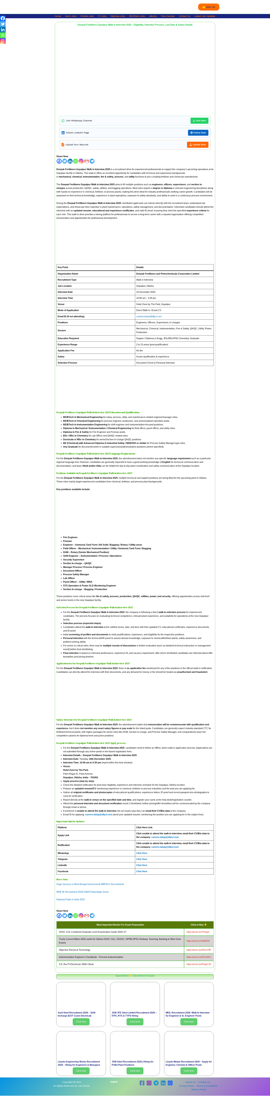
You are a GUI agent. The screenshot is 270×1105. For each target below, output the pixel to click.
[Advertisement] (135, 243)
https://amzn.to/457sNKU (198, 957)
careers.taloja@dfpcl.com (149, 316)
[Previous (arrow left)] (4, 1103)
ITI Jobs (102, 16)
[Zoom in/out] (4, 1098)
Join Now (201, 120)
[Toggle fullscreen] (13, 1098)
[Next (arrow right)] (13, 1103)
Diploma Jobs (118, 16)
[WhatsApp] (170, 1083)
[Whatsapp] (75, 161)
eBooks (153, 16)
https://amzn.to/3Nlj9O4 (198, 941)
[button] (208, 7)
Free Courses (168, 16)
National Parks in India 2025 (70, 899)
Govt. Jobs (70, 16)
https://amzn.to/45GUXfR (198, 950)
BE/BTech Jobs (137, 16)
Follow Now (199, 132)
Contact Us (184, 16)
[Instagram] (81, 161)
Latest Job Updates (204, 16)
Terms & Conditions (206, 1085)
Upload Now (199, 144)
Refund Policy (198, 1089)
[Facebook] (59, 161)
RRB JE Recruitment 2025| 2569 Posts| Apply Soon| (82, 892)
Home (58, 16)
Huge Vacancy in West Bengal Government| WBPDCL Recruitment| (90, 884)
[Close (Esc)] (31, 1098)
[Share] (22, 1098)
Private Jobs (87, 16)
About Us (191, 1082)
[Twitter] (64, 161)
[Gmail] (86, 161)
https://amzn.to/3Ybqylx (198, 932)
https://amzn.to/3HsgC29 (198, 964)
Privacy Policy (186, 1085)
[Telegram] (92, 161)
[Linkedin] (70, 161)
